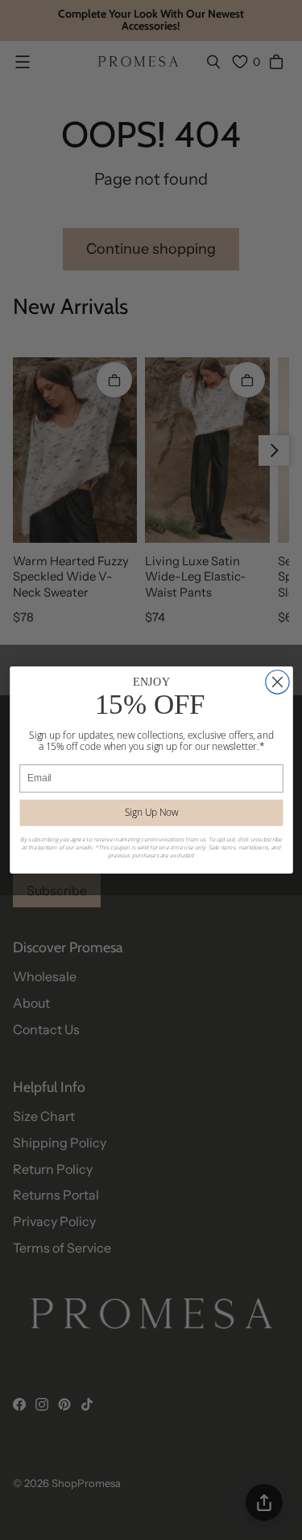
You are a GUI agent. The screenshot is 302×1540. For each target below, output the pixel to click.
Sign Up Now (151, 812)
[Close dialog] (276, 682)
